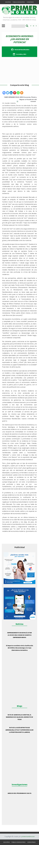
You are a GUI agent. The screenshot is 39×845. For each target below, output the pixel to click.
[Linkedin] (11, 92)
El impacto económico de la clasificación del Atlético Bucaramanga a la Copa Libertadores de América (19, 648)
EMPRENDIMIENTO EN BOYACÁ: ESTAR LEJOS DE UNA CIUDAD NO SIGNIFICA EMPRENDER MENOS (19, 635)
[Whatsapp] (18, 92)
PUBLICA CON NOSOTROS (19, 2)
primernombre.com (28, 836)
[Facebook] (4, 92)
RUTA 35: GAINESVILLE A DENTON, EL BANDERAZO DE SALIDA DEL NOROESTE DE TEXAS (19, 717)
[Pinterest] (14, 92)
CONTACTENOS (30, 2)
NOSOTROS (8, 2)
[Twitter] (7, 92)
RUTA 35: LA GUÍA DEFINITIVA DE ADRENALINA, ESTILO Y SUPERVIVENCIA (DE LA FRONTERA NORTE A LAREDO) (19, 730)
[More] (21, 92)
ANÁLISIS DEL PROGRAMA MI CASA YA (19, 793)
